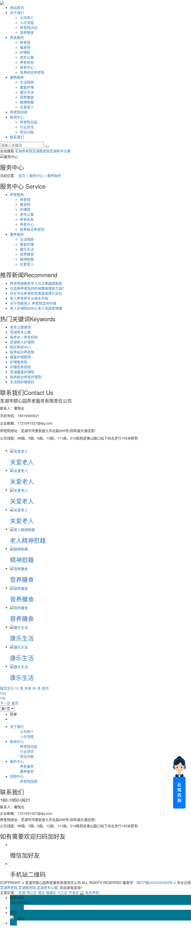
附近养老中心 (20, 346)
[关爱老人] (19, 450)
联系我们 (17, 136)
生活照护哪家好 (22, 381)
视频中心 (17, 776)
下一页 (5, 703)
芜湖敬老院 (41, 150)
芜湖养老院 (23, 150)
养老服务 (17, 37)
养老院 (25, 42)
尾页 (14, 703)
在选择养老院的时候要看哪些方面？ (38, 288)
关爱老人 (27, 107)
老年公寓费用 (20, 327)
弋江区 (62, 892)
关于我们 (17, 12)
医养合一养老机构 (24, 336)
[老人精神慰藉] (22, 528)
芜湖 (21, 892)
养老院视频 (18, 111)
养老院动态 (28, 121)
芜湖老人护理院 (22, 341)
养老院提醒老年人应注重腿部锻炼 (36, 283)
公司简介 (27, 17)
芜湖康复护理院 (22, 371)
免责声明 (92, 892)
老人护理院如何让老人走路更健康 (36, 308)
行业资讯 (27, 126)
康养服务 (17, 77)
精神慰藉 (27, 102)
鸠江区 (31, 892)
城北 (41, 892)
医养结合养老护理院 (25, 376)
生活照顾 (27, 82)
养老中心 (27, 67)
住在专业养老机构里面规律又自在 (36, 293)
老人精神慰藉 (28, 540)
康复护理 (27, 87)
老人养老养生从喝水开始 (29, 298)
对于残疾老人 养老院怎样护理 (33, 303)
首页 (21, 175)
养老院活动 (28, 27)
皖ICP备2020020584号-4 (156, 882)
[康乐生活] (19, 626)
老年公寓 (27, 57)
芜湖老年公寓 (60, 150)
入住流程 (27, 22)
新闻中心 (17, 116)
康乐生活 (27, 92)
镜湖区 (51, 892)
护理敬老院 (18, 361)
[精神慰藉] (19, 548)
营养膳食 (27, 32)
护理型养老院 (20, 366)
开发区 (74, 892)
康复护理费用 (20, 356)
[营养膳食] (19, 568)
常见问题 (27, 131)
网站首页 (17, 7)
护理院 (25, 52)
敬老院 (25, 47)
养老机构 (27, 62)
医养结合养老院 (32, 72)
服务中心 (36, 175)
